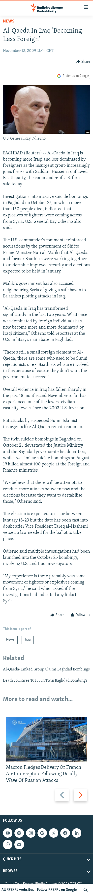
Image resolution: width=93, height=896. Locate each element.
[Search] (85, 890)
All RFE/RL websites (17, 890)
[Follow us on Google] (42, 833)
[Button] (83, 62)
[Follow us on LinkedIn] (76, 833)
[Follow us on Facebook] (65, 833)
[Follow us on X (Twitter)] (53, 833)
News (8, 21)
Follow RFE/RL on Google (57, 890)
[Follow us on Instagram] (30, 833)
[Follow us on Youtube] (7, 833)
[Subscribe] (19, 844)
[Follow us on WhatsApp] (7, 844)
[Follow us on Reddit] (19, 833)
